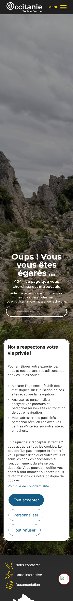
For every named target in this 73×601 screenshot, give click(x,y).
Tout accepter (26, 500)
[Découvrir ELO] (64, 579)
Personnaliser (26, 515)
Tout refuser (24, 530)
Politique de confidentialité (28, 486)
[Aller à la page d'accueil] (24, 7)
